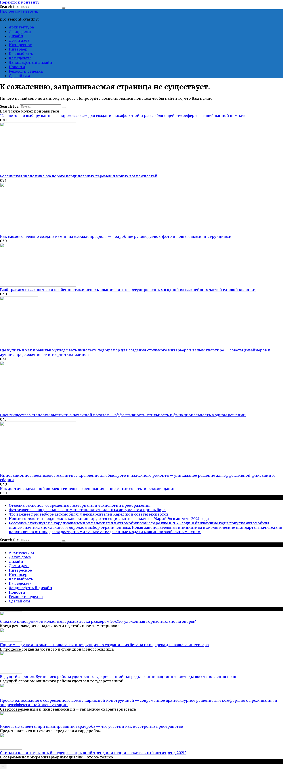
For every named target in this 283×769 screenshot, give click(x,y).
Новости (17, 67)
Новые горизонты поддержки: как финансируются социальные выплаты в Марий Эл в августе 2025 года (109, 518)
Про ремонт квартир (19, 11)
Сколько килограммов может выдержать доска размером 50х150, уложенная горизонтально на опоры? (98, 621)
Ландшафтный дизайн (30, 62)
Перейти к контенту (19, 2)
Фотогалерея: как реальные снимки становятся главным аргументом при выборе (87, 510)
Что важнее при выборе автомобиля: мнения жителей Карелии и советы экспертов (88, 514)
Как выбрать (21, 53)
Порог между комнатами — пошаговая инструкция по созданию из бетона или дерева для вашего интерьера (104, 645)
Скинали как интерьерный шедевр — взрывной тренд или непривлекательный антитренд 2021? (93, 752)
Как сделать (20, 58)
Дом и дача (19, 40)
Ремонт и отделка (26, 71)
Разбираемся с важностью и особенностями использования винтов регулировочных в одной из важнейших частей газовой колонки (128, 289)
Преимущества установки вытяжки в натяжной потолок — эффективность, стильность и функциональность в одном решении (123, 415)
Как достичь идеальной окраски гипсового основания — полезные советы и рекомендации (88, 488)
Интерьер (18, 49)
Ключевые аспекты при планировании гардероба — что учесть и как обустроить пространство (91, 726)
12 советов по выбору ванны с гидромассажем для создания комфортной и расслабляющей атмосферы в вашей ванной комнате (123, 115)
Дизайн (16, 36)
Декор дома (20, 31)
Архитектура (21, 27)
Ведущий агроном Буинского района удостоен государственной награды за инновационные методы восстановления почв (118, 676)
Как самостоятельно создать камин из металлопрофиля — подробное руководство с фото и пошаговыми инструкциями (115, 236)
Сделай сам (19, 75)
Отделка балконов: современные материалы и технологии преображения (80, 505)
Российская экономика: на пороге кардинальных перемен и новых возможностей (78, 176)
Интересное (20, 45)
